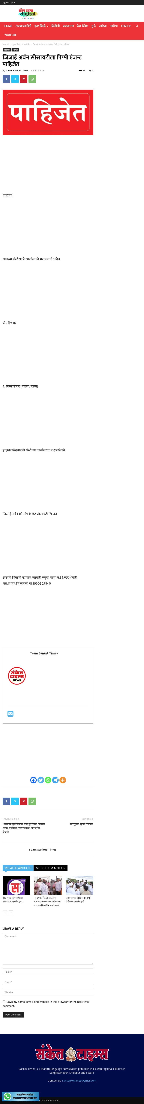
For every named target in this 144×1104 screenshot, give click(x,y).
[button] (136, 26)
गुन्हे (94, 26)
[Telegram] (55, 780)
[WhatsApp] (32, 79)
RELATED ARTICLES (18, 868)
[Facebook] (6, 79)
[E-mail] (11, 715)
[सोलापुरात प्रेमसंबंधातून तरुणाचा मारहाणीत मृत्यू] (16, 885)
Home (8, 26)
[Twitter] (15, 79)
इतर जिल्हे (40, 26)
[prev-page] (5, 912)
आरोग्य (114, 26)
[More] (62, 780)
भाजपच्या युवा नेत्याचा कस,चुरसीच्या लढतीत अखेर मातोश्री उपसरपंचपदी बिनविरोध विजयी (24, 828)
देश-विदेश (82, 26)
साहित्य (103, 26)
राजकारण (68, 26)
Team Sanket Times (17, 70)
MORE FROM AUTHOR (50, 868)
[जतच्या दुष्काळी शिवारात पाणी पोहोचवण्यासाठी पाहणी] (79, 885)
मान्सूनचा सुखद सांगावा (81, 824)
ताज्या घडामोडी (23, 26)
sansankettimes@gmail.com (79, 1080)
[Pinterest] (23, 79)
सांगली (26, 44)
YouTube (10, 35)
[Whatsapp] (48, 780)
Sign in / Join (9, 2)
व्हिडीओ (55, 26)
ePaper (125, 26)
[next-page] (11, 912)
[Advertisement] (48, 166)
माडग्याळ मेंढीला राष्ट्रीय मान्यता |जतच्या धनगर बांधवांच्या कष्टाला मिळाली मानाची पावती (47, 901)
